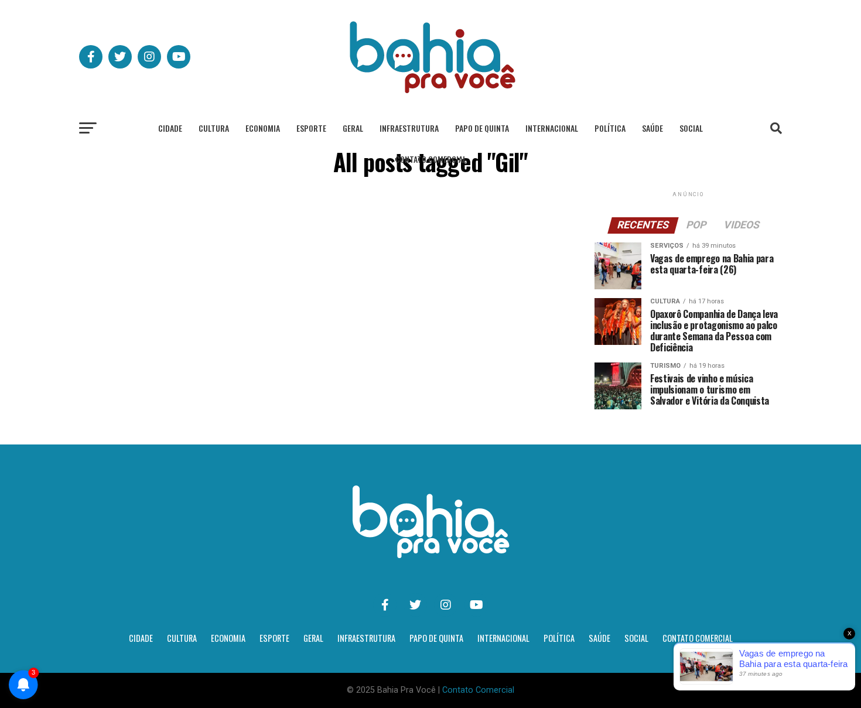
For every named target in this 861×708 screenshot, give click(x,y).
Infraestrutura (409, 128)
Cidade (170, 128)
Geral (353, 128)
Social (691, 128)
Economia (262, 128)
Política (610, 128)
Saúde (652, 128)
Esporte (311, 128)
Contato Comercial (430, 159)
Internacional (551, 128)
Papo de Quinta (482, 128)
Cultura (214, 128)
